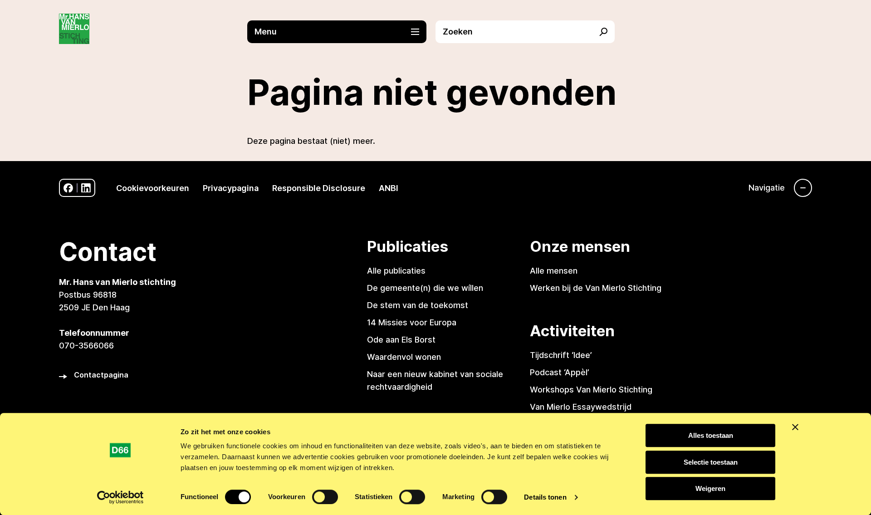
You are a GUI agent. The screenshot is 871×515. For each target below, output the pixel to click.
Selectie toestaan (711, 462)
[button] (341, 31)
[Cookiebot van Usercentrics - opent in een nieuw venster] (120, 497)
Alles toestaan (710, 435)
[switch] (325, 497)
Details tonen (545, 497)
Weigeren (710, 488)
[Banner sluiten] (795, 427)
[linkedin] (86, 188)
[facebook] (68, 188)
